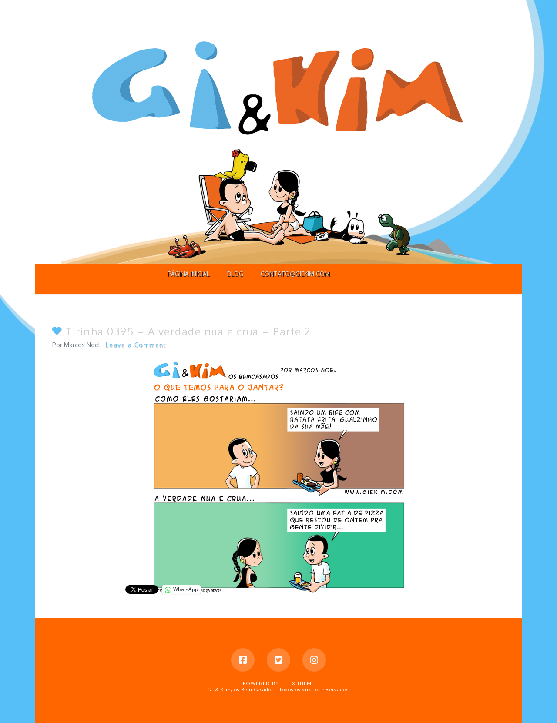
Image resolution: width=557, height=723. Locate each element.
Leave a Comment (136, 344)
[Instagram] (314, 660)
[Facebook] (243, 660)
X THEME (303, 683)
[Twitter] (278, 660)
